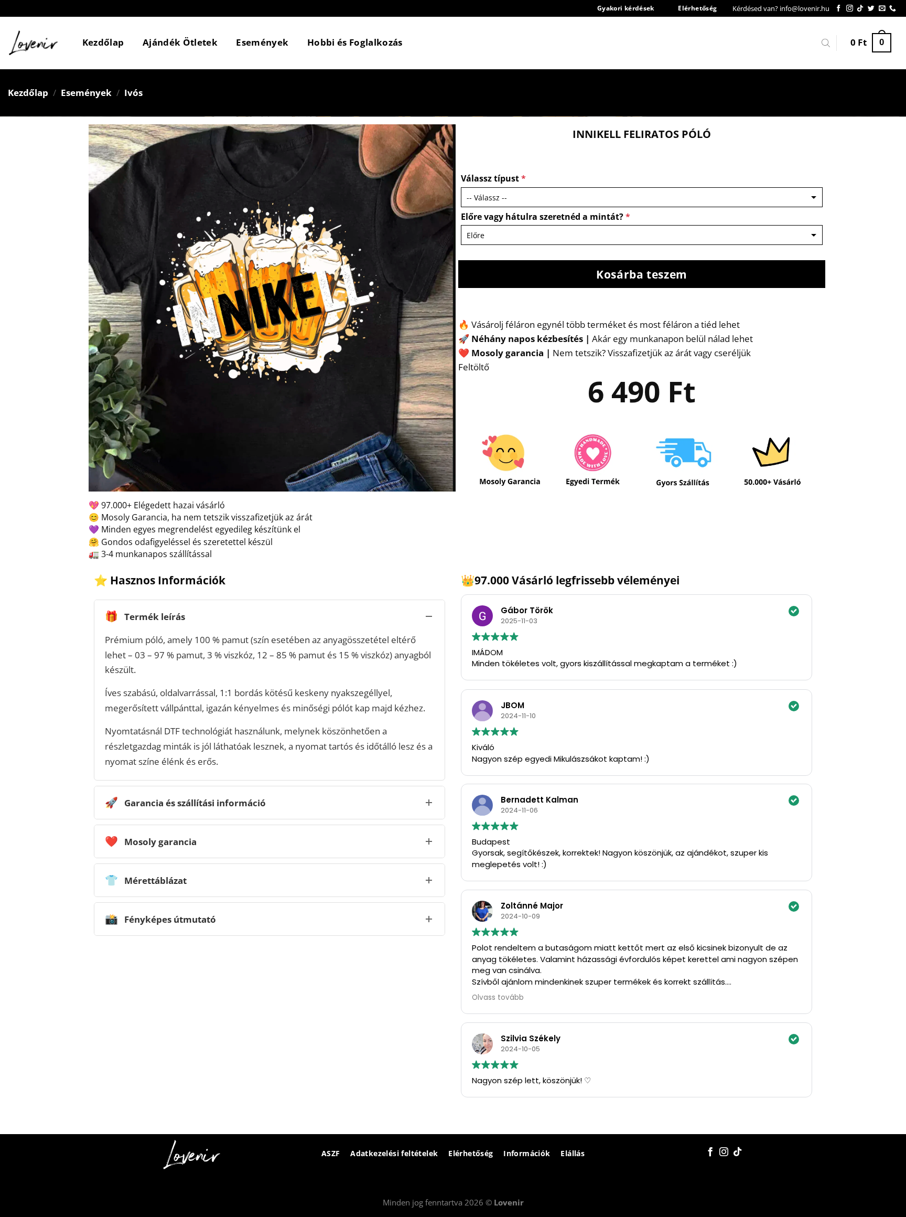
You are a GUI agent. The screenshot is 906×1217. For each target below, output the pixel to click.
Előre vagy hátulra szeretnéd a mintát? (545, 216)
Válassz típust (493, 178)
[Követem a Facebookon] (838, 9)
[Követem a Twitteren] (871, 9)
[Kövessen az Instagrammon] (849, 9)
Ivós (133, 93)
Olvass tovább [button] (498, 997)
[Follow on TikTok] (860, 9)
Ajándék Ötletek (180, 42)
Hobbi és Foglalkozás (355, 42)
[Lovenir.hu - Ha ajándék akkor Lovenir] (34, 43)
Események (262, 42)
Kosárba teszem (641, 274)
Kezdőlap (103, 42)
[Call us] (892, 9)
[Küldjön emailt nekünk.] (882, 9)
